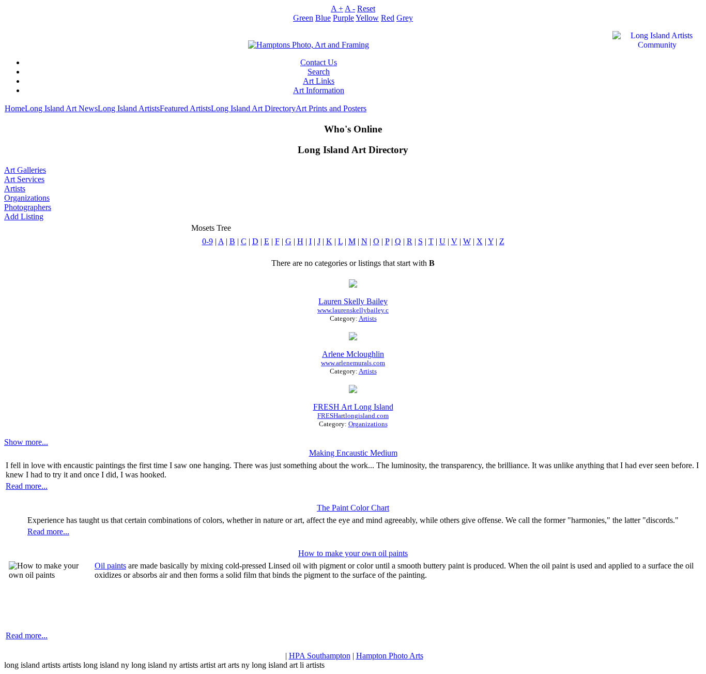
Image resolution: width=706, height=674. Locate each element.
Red (387, 17)
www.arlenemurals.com (353, 363)
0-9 (207, 241)
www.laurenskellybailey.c (353, 310)
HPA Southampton (319, 655)
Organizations (27, 197)
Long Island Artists (129, 108)
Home (15, 108)
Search (319, 71)
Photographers (27, 207)
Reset (366, 8)
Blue (323, 17)
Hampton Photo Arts (389, 655)
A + (337, 8)
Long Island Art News (61, 108)
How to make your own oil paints (353, 553)
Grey (404, 17)
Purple (343, 17)
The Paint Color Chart (353, 507)
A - (350, 8)
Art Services (24, 179)
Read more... (27, 486)
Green (303, 17)
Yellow (367, 17)
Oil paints (110, 565)
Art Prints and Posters (331, 108)
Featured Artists (185, 108)
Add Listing (23, 216)
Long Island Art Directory (253, 108)
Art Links (318, 81)
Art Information (318, 90)
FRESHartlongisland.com (353, 416)
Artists (14, 188)
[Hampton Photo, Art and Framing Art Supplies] (308, 42)
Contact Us (318, 62)
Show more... (26, 442)
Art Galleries (25, 170)
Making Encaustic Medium (353, 452)
